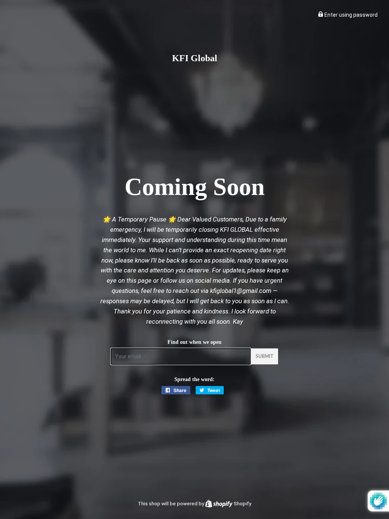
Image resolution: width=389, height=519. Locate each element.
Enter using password (350, 15)
